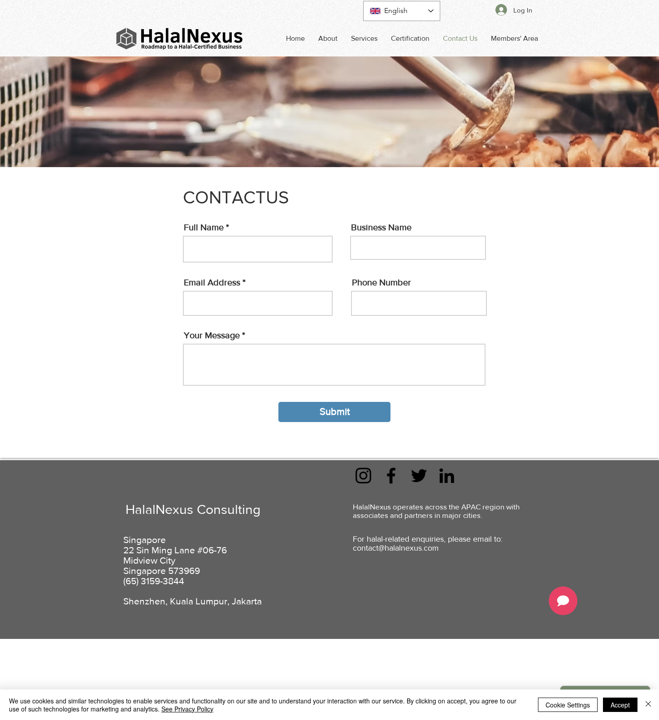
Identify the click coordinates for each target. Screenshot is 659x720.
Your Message (212, 335)
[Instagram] (363, 475)
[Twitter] (418, 475)
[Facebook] (391, 475)
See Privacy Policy (187, 708)
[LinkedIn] (446, 475)
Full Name (204, 227)
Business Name (381, 227)
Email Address (212, 282)
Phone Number (381, 282)
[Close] (648, 705)
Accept (620, 704)
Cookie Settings (568, 704)
